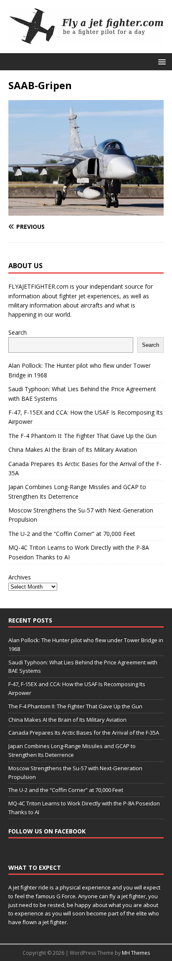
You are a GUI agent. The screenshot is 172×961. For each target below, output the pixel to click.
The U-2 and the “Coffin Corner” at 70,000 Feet (71, 534)
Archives (19, 577)
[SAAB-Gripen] (86, 211)
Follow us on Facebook (47, 831)
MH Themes (136, 952)
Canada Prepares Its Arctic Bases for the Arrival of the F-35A (83, 732)
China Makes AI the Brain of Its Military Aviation (72, 450)
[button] (160, 61)
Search (17, 332)
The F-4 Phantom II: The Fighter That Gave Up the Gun (82, 436)
